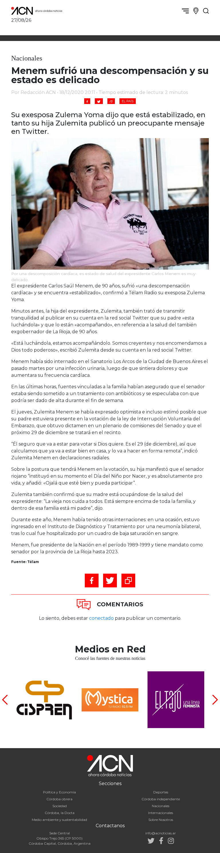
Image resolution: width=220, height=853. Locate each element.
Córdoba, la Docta (59, 813)
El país (127, 101)
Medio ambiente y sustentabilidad (59, 819)
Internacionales (160, 813)
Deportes (160, 792)
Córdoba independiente (161, 799)
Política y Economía (59, 792)
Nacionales (160, 806)
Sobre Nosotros (160, 819)
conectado (101, 618)
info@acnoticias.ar (160, 833)
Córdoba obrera (59, 799)
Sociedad (59, 806)
